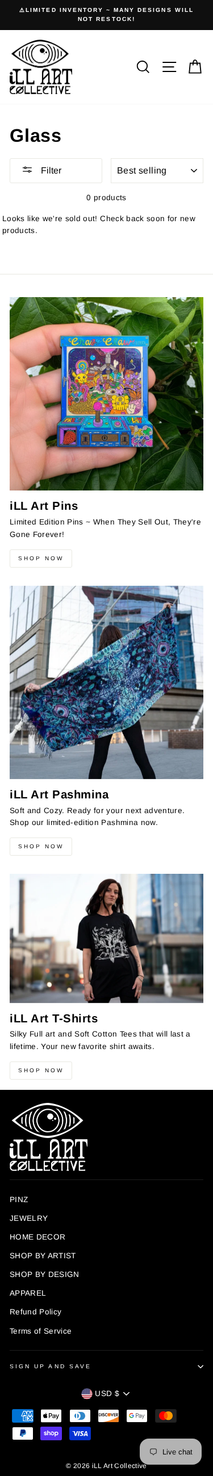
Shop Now (41, 558)
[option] (106, 15)
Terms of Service (41, 1331)
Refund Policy (35, 1312)
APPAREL (28, 1293)
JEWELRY (29, 1218)
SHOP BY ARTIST (43, 1255)
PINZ (19, 1199)
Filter (50, 170)
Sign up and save (50, 1366)
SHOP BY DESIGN (45, 1274)
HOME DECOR (37, 1237)
